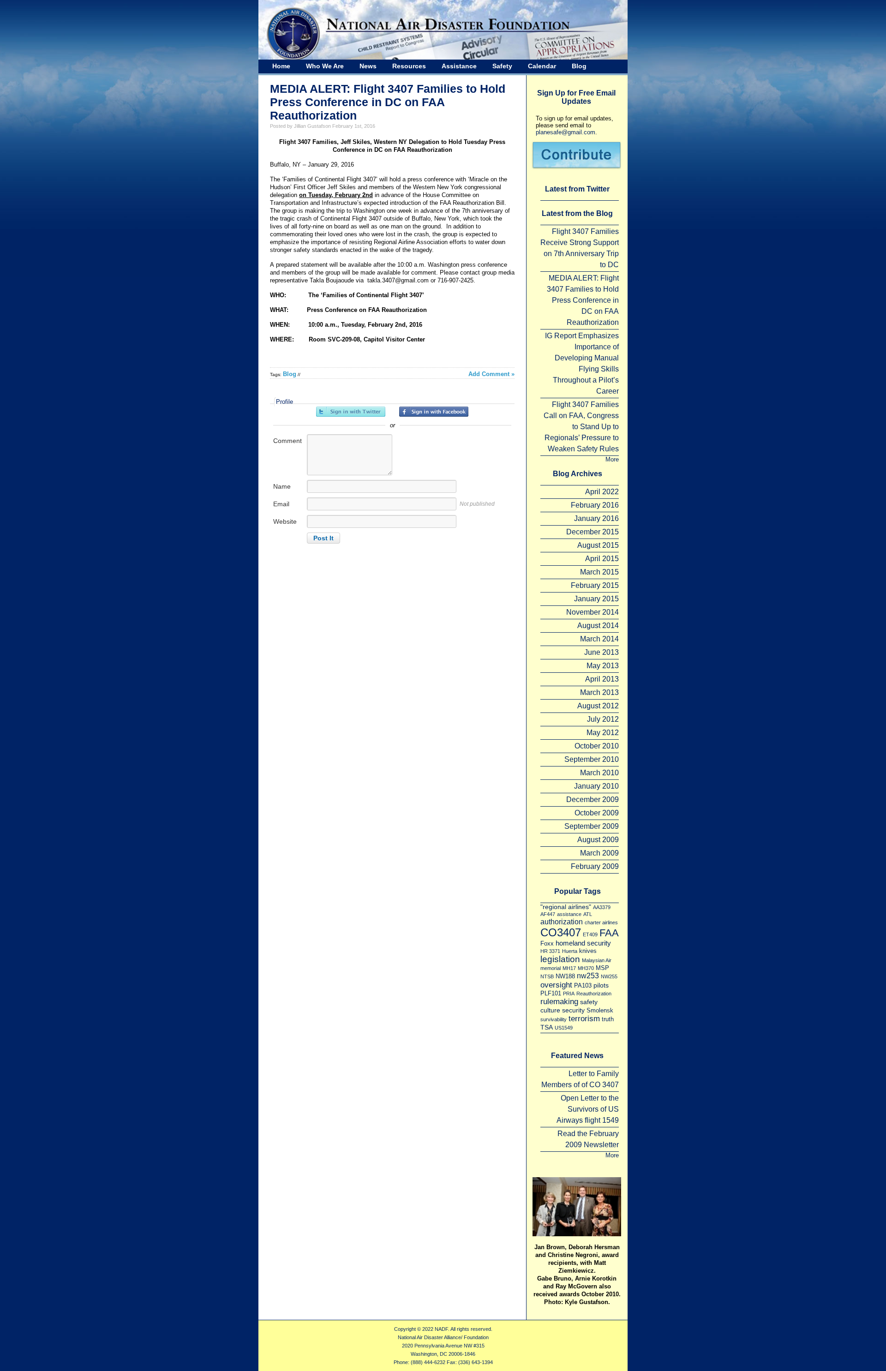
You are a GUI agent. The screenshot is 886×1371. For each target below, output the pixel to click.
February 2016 (595, 505)
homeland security (583, 943)
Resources (409, 66)
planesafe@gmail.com (565, 132)
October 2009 (597, 813)
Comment (287, 440)
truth (608, 1019)
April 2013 (602, 679)
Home (281, 66)
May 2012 (603, 732)
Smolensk (600, 1010)
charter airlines (601, 922)
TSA (546, 1027)
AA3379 (602, 907)
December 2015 (592, 532)
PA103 (583, 985)
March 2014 (599, 639)
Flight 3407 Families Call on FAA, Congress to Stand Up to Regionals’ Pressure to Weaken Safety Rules (581, 427)
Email (281, 504)
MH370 (586, 968)
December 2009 (592, 799)
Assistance (459, 66)
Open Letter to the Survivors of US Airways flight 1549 (588, 1109)
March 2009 (599, 853)
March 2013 (599, 692)
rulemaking (559, 1001)
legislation (560, 959)
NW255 (609, 976)
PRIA (569, 993)
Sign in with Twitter (350, 412)
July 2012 (603, 719)
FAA (609, 933)
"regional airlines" (565, 906)
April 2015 (602, 559)
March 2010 (599, 773)
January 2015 (596, 599)
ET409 (590, 934)
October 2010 (597, 746)
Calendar (542, 66)
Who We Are (325, 66)
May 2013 (603, 666)
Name (282, 486)
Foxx (547, 943)
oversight (556, 984)
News (368, 66)
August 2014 (598, 625)
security (573, 1010)
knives (588, 950)
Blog (579, 66)
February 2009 (595, 866)
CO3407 (560, 932)
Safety (502, 66)
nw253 (588, 975)
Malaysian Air (596, 960)
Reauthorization (593, 993)
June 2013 (601, 652)
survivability (553, 1019)
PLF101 (550, 993)
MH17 (569, 968)
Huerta (569, 951)
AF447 (547, 914)
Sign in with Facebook (433, 412)
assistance (569, 914)
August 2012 (598, 706)
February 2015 (595, 585)
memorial (550, 968)
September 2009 (591, 826)
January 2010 (596, 786)
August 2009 (598, 840)
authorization (561, 921)
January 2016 (596, 518)
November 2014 (592, 612)
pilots (601, 985)
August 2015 (598, 545)
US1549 (564, 1027)
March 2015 (599, 572)
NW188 (565, 976)
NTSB (547, 976)
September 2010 (591, 759)
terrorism (584, 1018)
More (612, 459)
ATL (587, 914)
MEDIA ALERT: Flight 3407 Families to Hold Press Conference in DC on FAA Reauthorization (387, 102)
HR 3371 (550, 951)
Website (285, 521)
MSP (602, 967)
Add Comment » (491, 374)
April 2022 (602, 492)
